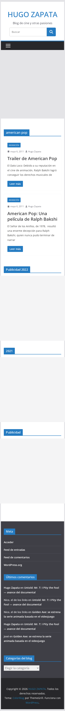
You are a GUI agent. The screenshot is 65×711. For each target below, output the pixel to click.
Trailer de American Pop (32, 158)
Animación (14, 145)
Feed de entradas (14, 549)
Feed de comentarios (17, 557)
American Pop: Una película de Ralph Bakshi (32, 216)
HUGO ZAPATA (32, 14)
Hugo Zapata (34, 151)
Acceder (9, 542)
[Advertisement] (32, 84)
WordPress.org (13, 565)
